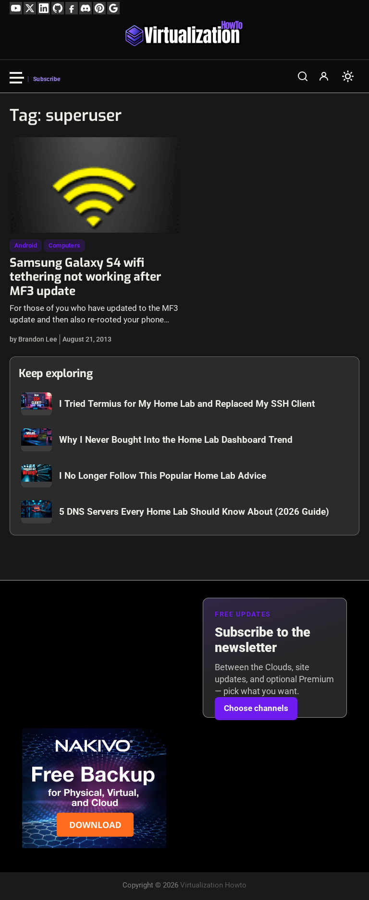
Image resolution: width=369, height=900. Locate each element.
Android (25, 245)
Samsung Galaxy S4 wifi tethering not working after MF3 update (85, 277)
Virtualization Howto (213, 885)
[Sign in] (324, 76)
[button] (302, 76)
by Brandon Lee (33, 339)
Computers (64, 245)
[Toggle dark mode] (347, 76)
